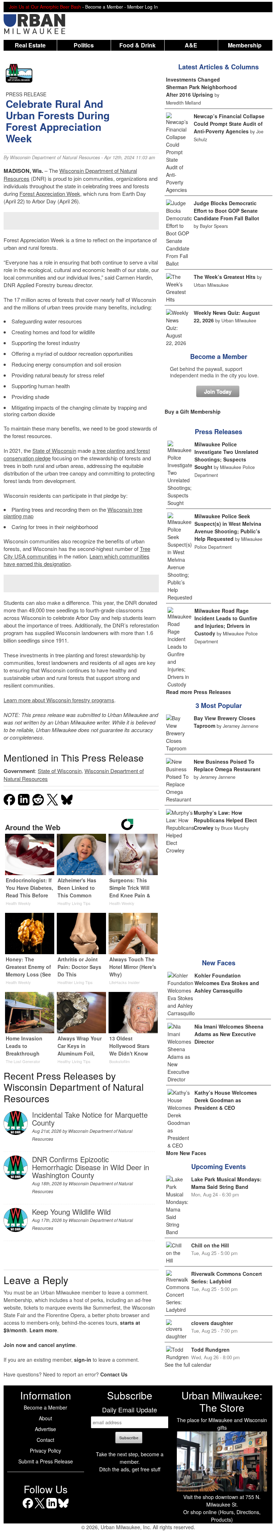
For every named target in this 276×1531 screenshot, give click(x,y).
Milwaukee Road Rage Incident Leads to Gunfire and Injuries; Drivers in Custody (225, 622)
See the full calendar (188, 1364)
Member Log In (142, 7)
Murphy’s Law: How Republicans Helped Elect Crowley (225, 820)
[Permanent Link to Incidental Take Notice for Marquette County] (16, 1132)
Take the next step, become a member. (130, 1457)
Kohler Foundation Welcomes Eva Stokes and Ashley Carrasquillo (226, 983)
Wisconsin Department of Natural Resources (55, 157)
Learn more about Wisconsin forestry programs (59, 700)
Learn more (43, 1330)
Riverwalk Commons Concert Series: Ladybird (226, 1277)
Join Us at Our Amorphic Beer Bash (45, 7)
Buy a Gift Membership (193, 411)
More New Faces (186, 1153)
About (45, 1418)
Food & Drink (137, 45)
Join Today (217, 391)
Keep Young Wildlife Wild (71, 1211)
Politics (84, 45)
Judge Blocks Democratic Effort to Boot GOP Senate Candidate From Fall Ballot (226, 210)
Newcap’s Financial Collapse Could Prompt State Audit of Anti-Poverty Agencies (229, 123)
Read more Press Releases (198, 691)
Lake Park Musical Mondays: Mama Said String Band (226, 1183)
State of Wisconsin (54, 450)
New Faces (218, 962)
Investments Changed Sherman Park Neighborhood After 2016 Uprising (201, 87)
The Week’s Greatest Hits (225, 276)
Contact (45, 1439)
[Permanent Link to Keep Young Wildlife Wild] (16, 1229)
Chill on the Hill (210, 1245)
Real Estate (30, 45)
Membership (245, 45)
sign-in (82, 1359)
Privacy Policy (45, 1450)
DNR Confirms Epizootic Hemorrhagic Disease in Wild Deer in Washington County (90, 1167)
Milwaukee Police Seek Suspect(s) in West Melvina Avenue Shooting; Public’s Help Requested (227, 527)
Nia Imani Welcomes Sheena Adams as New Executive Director (228, 1034)
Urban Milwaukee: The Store (221, 1401)
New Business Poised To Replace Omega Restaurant (227, 765)
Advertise (45, 1429)
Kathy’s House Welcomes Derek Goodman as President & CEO (225, 1100)
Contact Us (114, 1374)
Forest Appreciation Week (49, 193)
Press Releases (218, 431)
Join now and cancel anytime (39, 1344)
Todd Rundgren (210, 1349)
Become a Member (218, 356)
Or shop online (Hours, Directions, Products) (222, 1515)
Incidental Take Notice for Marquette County (90, 1118)
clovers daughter (212, 1323)
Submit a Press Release (45, 1461)
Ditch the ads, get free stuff (129, 1469)
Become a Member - (106, 7)
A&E (191, 45)
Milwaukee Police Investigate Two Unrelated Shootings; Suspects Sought (226, 455)
